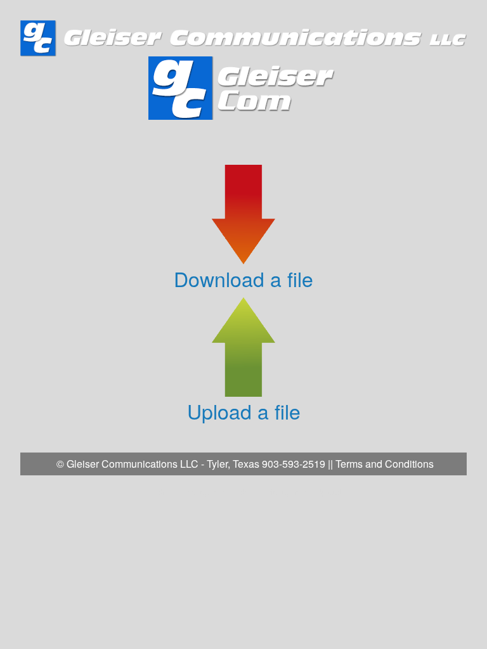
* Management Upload (300, 491)
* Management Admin (217, 491)
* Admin (161, 491)
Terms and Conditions (384, 463)
